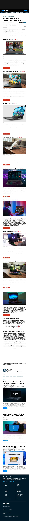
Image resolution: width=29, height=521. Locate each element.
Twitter (6, 481)
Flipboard (13, 481)
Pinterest (10, 481)
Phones (5, 484)
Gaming (6, 486)
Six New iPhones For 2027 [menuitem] (12, 12)
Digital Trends (4, 11)
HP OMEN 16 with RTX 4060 (9, 326)
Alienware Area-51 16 (7, 307)
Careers (3, 509)
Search (28, 10)
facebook (7, 371)
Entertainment (6, 490)
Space (18, 486)
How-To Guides (19, 490)
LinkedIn (11, 481)
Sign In (25, 10)
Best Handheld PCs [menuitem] (22, 12)
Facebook (3, 481)
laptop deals (6, 34)
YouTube (7, 481)
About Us (6, 494)
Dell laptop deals (10, 33)
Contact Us (6, 495)
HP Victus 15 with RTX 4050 (8, 327)
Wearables (18, 485)
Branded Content (19, 495)
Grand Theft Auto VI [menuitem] (6, 12)
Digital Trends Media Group (7, 516)
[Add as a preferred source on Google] (21, 22)
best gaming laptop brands (11, 247)
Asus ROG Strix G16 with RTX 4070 (9, 325)
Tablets (18, 484)
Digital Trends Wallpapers (20, 496)
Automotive (6, 491)
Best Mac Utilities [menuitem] (17, 12)
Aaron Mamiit (9, 369)
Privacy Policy (10, 509)
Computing (6, 485)
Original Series (19, 491)
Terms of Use (4, 513)
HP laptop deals (16, 33)
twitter (8, 371)
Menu (1, 10)
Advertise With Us (7, 496)
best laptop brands (19, 32)
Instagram (4, 481)
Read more (5, 440)
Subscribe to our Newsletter (20, 494)
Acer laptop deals (5, 33)
